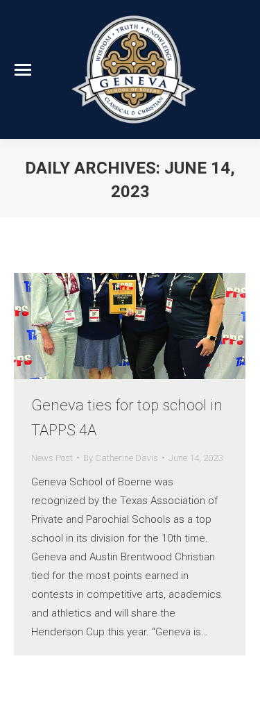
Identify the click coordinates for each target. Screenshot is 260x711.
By (120, 458)
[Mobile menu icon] (23, 69)
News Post (52, 458)
